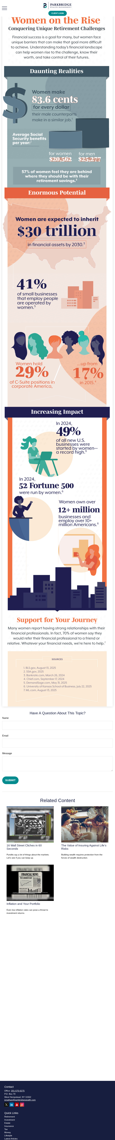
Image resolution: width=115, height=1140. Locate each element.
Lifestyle (8, 1135)
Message (7, 753)
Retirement (9, 1116)
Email (5, 735)
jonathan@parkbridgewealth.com (20, 1100)
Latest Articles (11, 1138)
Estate (7, 1123)
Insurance (9, 1126)
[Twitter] (6, 1105)
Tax (6, 1129)
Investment (9, 1120)
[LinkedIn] (12, 1105)
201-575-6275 (18, 1091)
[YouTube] (17, 1105)
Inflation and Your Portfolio (23, 903)
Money (7, 1132)
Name (5, 718)
